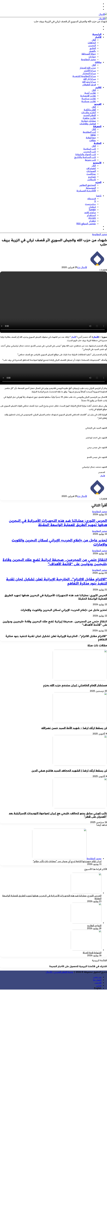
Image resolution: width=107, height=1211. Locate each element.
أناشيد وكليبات (88, 112)
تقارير (98, 87)
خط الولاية (91, 137)
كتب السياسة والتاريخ (85, 157)
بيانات (98, 62)
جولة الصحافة (89, 53)
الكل (94, 39)
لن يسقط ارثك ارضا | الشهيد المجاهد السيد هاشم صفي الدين (69, 770)
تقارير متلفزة (89, 118)
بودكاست (91, 173)
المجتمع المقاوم (88, 185)
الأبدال (96, 337)
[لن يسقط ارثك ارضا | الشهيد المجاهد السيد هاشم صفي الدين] (80, 764)
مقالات (92, 140)
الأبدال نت (82, 267)
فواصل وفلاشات (88, 123)
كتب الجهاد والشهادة (85, 154)
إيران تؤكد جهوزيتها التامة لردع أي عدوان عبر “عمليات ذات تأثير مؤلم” (67, 861)
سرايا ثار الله (89, 78)
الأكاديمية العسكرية (86, 190)
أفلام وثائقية (90, 109)
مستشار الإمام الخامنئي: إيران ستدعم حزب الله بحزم (75, 685)
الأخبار (98, 37)
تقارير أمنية (90, 92)
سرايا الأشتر (90, 70)
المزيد (98, 182)
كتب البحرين (89, 151)
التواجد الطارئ (94, 925)
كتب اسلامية (89, 148)
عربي (98, 985)
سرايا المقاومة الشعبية (84, 76)
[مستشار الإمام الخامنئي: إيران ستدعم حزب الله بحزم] (80, 679)
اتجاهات (92, 42)
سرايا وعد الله (89, 81)
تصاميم (92, 176)
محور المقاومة (88, 59)
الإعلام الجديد (89, 115)
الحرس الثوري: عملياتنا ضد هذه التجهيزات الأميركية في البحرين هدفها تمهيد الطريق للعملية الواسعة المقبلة (58, 522)
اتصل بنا (97, 979)
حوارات (92, 56)
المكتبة (97, 143)
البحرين (92, 45)
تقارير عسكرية (88, 101)
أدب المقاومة (89, 132)
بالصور (92, 51)
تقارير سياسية (89, 98)
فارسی (97, 982)
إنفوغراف (91, 168)
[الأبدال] (103, 14)
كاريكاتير (91, 179)
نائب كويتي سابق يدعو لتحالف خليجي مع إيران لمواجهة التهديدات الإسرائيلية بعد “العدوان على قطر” (58, 815)
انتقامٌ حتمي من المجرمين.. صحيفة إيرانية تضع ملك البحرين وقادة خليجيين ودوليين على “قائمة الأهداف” (55, 562)
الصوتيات (91, 171)
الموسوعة (91, 187)
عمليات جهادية (88, 120)
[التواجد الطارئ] (86, 922)
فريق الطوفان (89, 84)
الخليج (93, 48)
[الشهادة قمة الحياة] (86, 949)
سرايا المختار (89, 73)
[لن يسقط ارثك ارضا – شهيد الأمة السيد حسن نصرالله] (80, 722)
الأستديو (97, 162)
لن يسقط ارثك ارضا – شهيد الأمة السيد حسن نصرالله (74, 728)
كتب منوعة (90, 159)
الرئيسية (96, 34)
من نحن (97, 977)
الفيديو (97, 104)
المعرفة (97, 126)
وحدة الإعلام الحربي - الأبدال (59, 972)
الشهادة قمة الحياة (92, 952)
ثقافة (93, 134)
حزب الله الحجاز (88, 67)
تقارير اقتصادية (88, 95)
